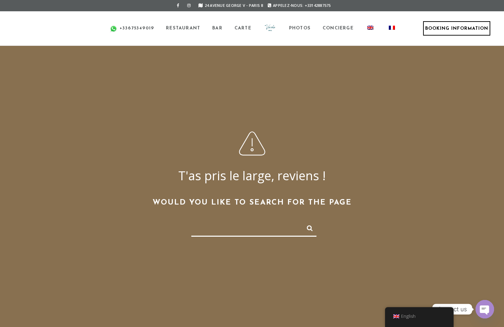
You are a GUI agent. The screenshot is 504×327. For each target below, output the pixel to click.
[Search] (307, 226)
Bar (217, 28)
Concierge (338, 28)
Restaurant (183, 28)
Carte (243, 28)
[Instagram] (188, 5)
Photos (300, 28)
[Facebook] (178, 5)
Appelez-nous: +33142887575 (302, 5)
